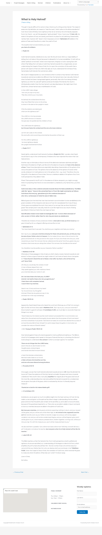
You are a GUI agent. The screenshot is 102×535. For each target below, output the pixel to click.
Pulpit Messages (19, 3)
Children (48, 3)
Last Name (80, 497)
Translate (91, 5)
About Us (66, 3)
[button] (10, 3)
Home (8, 3)
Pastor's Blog (26, 22)
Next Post (85, 472)
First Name (80, 491)
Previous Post (18, 472)
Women (40, 3)
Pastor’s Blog (31, 3)
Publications (57, 3)
